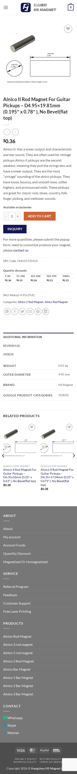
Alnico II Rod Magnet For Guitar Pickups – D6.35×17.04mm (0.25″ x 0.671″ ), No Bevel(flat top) (57, 477)
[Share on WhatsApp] (7, 311)
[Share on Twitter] (22, 311)
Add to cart (40, 216)
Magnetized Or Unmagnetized (25, 562)
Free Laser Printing (17, 611)
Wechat (13, 733)
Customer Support (17, 603)
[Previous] (3, 464)
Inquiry (14, 229)
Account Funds (14, 545)
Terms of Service (52, 762)
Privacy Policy (26, 759)
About (8, 529)
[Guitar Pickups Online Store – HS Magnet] (38, 7)
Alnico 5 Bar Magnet (18, 677)
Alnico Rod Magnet (56, 302)
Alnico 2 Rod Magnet (30, 302)
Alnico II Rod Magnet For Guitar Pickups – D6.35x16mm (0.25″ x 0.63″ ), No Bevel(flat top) (19, 475)
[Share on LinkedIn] (45, 311)
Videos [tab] (8, 354)
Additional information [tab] (22, 337)
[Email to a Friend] (30, 311)
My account (12, 537)
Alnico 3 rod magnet (18, 644)
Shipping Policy (25, 762)
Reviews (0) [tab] (11, 345)
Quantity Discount (17, 553)
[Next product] (7, 132)
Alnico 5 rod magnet (18, 653)
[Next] (73, 464)
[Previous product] (15, 132)
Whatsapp (15, 718)
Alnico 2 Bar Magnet (18, 686)
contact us (20, 250)
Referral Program (15, 586)
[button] (5, 7)
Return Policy (50, 759)
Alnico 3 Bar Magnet (18, 694)
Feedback (10, 595)
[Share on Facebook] (14, 311)
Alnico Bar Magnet (17, 669)
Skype (11, 725)
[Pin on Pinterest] (37, 311)
